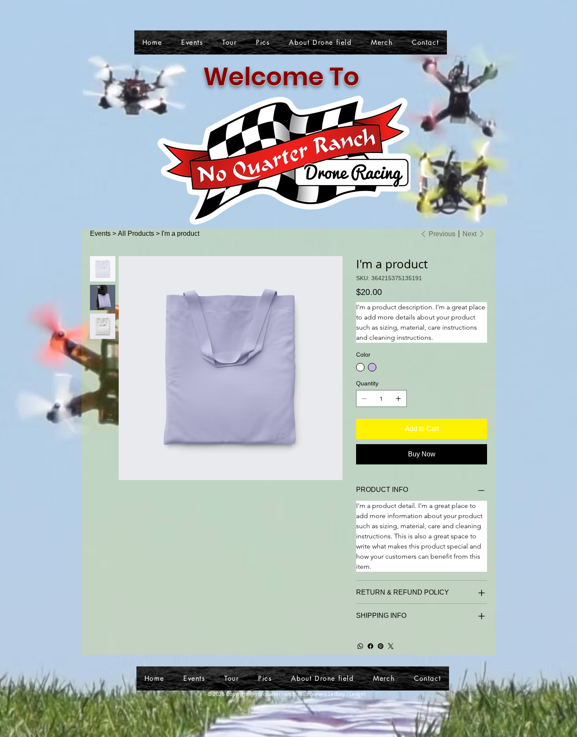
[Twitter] (390, 646)
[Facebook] (370, 646)
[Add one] (398, 398)
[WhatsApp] (360, 646)
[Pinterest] (380, 646)
